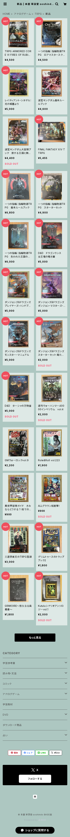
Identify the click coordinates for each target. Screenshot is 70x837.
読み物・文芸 (10, 673)
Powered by (31, 820)
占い (5, 735)
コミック (7, 683)
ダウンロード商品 (12, 725)
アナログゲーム (22, 13)
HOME (6, 13)
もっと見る (35, 637)
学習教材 (8, 704)
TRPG (38, 13)
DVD (5, 714)
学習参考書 (9, 663)
